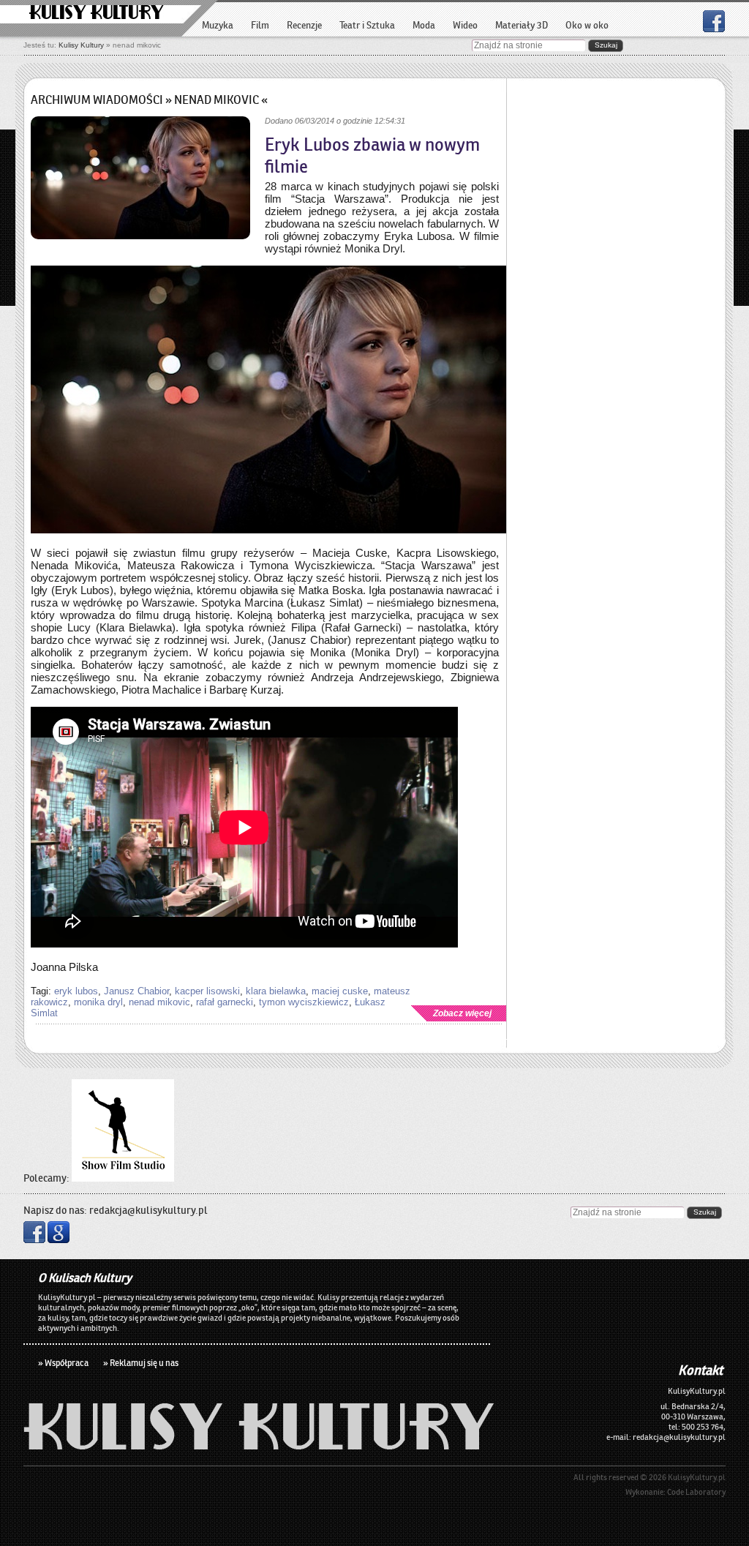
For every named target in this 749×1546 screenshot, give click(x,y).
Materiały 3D (521, 25)
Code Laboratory (696, 1492)
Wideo (465, 25)
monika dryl (98, 1002)
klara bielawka (276, 991)
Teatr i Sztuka (367, 25)
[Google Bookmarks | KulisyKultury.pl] (58, 1239)
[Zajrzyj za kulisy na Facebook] (714, 28)
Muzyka (217, 25)
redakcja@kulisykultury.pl (148, 1210)
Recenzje (304, 25)
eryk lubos (76, 991)
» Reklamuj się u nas (140, 1362)
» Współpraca (63, 1362)
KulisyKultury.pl (697, 1477)
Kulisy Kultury (96, 13)
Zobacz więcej (462, 1013)
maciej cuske (340, 991)
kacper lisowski (207, 991)
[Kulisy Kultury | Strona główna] (258, 1445)
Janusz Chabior (136, 991)
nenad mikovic (159, 1002)
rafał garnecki (224, 1002)
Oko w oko (587, 25)
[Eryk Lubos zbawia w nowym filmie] (140, 179)
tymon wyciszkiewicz (304, 1002)
